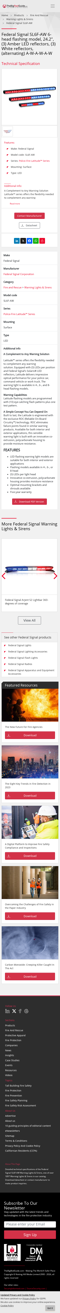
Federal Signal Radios (20, 664)
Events (8, 1065)
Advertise (10, 1115)
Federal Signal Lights (19, 645)
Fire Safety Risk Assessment (20, 1105)
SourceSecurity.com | (37, 1288)
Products (10, 1025)
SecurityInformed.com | (15, 1288)
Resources (11, 1070)
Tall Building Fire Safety (18, 1085)
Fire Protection (13, 1040)
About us (10, 1120)
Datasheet (31, 225)
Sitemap (9, 1135)
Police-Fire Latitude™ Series (34, 160)
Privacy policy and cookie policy (22, 1145)
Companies (11, 1045)
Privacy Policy (29, 1298)
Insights (9, 1055)
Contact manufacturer (29, 215)
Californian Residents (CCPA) (21, 1150)
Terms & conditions (16, 1140)
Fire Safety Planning (16, 1100)
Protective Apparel (15, 1035)
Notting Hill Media (24, 1274)
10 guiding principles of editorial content (28, 1125)
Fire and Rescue (14, 1030)
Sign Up (30, 1234)
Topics (8, 1080)
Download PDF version (31, 501)
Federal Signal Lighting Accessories (27, 651)
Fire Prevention (13, 1095)
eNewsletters (12, 1130)
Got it (50, 1308)
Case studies (12, 1060)
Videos (8, 1075)
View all (30, 620)
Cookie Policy (7, 1305)
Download (30, 735)
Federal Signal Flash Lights (23, 657)
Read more (15, 203)
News (8, 1050)
